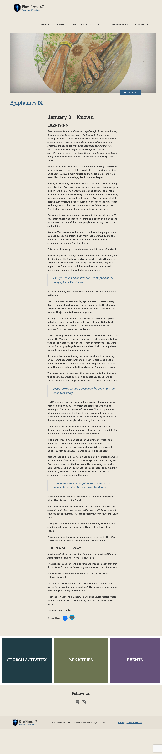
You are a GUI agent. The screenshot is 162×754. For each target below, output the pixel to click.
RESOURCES (120, 24)
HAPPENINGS (82, 24)
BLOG (101, 24)
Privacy (121, 723)
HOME (45, 24)
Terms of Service (134, 723)
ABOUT (61, 24)
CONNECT (141, 24)
